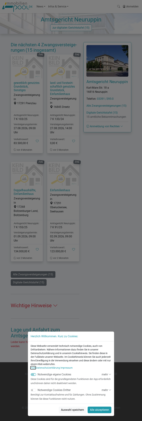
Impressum (66, 367)
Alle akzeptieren (99, 409)
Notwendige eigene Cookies (54, 374)
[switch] (33, 390)
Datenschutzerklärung (48, 367)
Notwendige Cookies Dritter (54, 390)
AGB (33, 367)
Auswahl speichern (72, 409)
